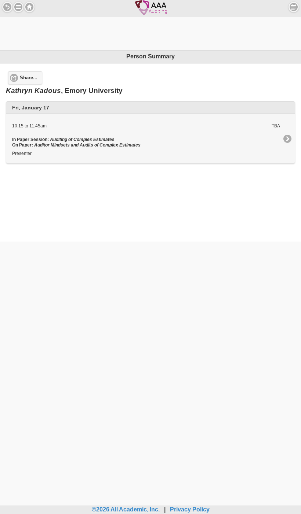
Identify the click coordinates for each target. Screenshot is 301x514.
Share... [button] (28, 77)
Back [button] (7, 6)
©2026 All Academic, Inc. (126, 509)
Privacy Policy (190, 509)
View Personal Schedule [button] (293, 6)
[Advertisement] (150, 33)
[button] (18, 6)
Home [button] (29, 6)
